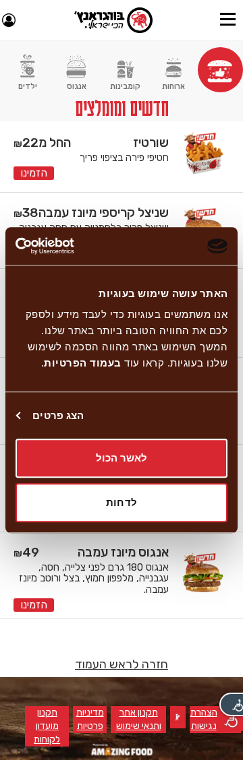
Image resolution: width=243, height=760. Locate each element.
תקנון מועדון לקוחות (42, 727)
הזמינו (33, 172)
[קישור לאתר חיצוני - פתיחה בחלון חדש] (121, 749)
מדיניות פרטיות (88, 720)
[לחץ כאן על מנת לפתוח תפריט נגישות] (231, 704)
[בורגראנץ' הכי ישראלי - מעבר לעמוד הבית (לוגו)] (113, 20)
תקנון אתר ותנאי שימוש (138, 720)
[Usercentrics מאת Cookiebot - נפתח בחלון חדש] (72, 246)
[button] (227, 19)
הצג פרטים (58, 415)
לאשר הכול (122, 458)
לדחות (121, 502)
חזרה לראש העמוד (121, 664)
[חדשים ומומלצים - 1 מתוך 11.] (220, 69)
